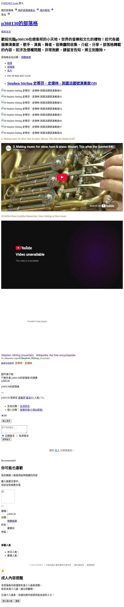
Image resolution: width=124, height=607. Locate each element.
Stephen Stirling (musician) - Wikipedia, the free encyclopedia (38, 355)
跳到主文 (6, 31)
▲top (4, 415)
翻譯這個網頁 (7, 363)
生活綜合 (25, 406)
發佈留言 (6, 439)
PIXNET (39, 565)
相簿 (9, 63)
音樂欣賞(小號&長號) (31, 410)
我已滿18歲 (7, 601)
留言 (28, 397)
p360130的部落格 (19, 23)
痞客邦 (21, 397)
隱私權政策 (79, 565)
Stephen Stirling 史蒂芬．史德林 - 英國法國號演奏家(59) (52, 83)
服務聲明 (91, 565)
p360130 (5, 380)
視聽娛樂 (26, 57)
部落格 (11, 67)
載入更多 (6, 421)
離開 (17, 601)
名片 (9, 70)
